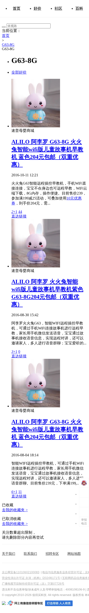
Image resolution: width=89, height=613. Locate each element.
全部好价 (19, 72)
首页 (16, 8)
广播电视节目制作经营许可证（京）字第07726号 (33, 583)
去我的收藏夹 (15, 510)
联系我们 (30, 553)
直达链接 (19, 216)
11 (20, 492)
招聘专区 (52, 553)
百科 (79, 8)
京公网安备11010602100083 (20, 572)
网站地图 (74, 553)
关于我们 (8, 553)
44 (20, 212)
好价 (37, 8)
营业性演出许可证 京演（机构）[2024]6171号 (31, 578)
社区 (58, 8)
